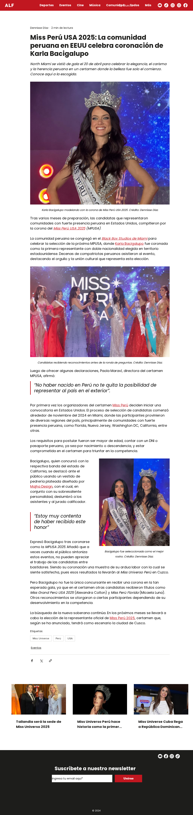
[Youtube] (160, 5)
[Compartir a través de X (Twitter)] (41, 660)
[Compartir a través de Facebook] (32, 660)
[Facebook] (185, 5)
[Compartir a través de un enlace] (50, 660)
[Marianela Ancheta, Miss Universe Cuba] (161, 699)
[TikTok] (166, 5)
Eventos (36, 648)
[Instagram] (173, 5)
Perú (58, 638)
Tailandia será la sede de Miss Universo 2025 (38, 724)
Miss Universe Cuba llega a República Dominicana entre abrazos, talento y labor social (160, 724)
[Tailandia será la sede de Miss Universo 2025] (38, 699)
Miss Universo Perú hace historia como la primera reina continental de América (99, 724)
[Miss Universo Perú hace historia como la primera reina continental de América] (100, 699)
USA (70, 638)
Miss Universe (41, 638)
